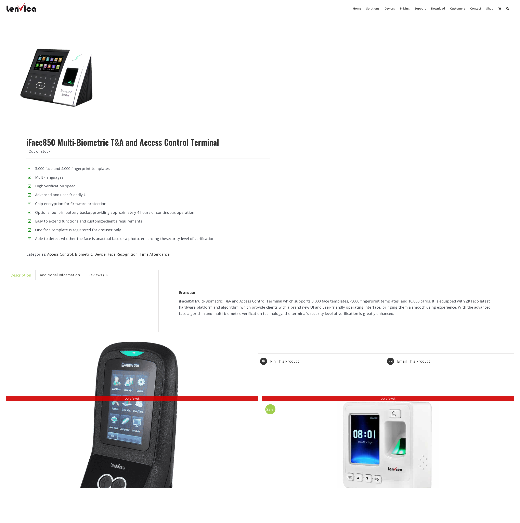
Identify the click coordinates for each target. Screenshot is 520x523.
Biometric (83, 254)
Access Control (60, 254)
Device (100, 254)
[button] (507, 8)
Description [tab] (21, 275)
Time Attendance (155, 254)
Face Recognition (123, 254)
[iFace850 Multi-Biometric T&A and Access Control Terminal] (128, 75)
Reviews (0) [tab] (97, 274)
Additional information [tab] (60, 274)
